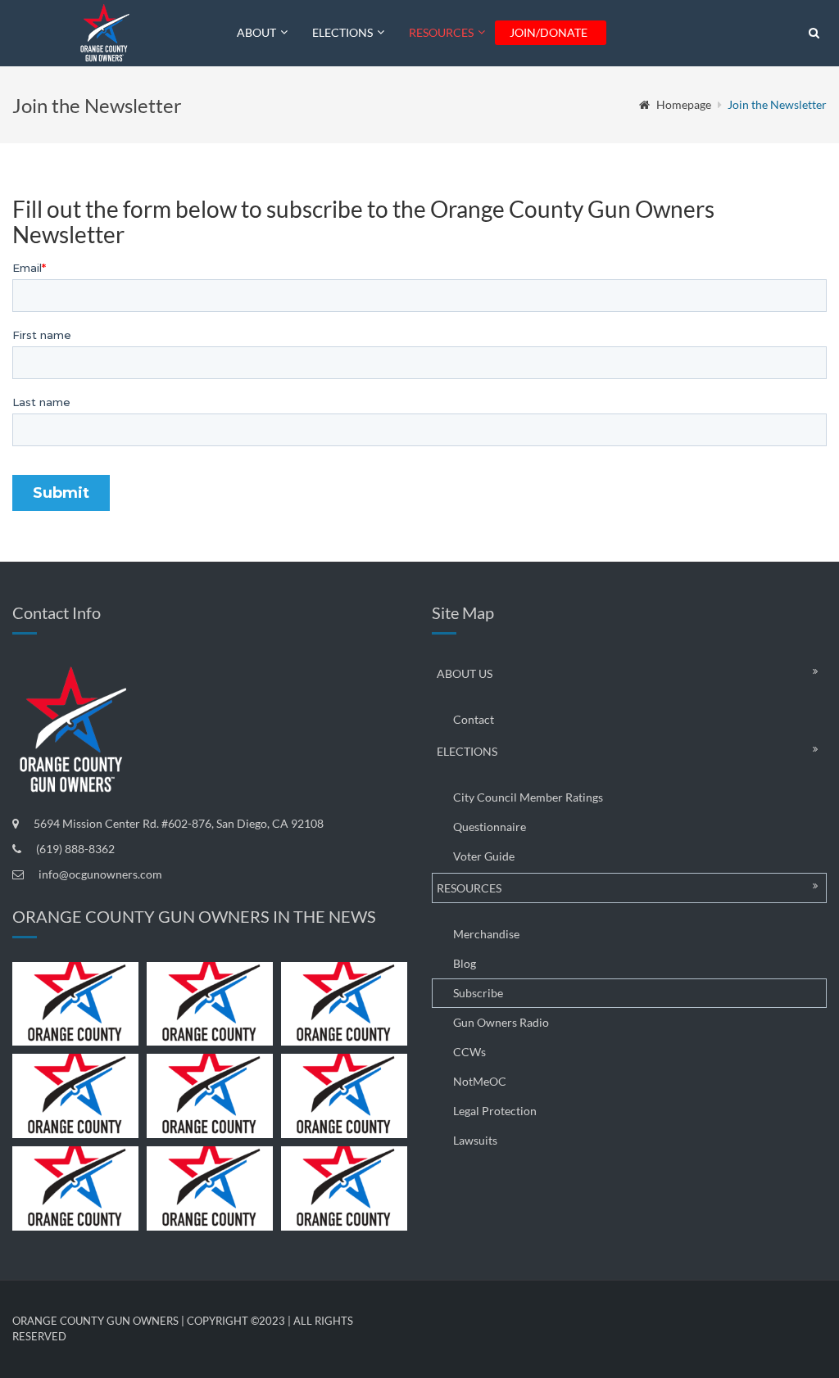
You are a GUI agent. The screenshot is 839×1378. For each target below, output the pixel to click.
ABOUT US (464, 673)
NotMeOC (479, 1081)
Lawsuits (475, 1140)
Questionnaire (489, 827)
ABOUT (256, 32)
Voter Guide (484, 856)
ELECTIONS (342, 32)
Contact (473, 719)
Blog (464, 963)
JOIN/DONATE (548, 32)
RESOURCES (441, 32)
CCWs (469, 1052)
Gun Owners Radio (501, 1022)
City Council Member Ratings (528, 797)
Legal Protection (495, 1111)
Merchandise (486, 934)
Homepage (683, 104)
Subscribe (478, 993)
